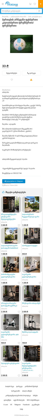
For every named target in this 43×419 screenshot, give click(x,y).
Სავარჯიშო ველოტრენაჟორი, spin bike (10, 334)
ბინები (35, 395)
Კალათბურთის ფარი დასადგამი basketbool (9, 247)
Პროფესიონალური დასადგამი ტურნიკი (9, 304)
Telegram (17, 405)
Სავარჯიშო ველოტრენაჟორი (29, 276)
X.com (6, 405)
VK (11, 405)
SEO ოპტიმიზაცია (33, 400)
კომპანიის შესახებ (31, 386)
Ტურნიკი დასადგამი (30, 332)
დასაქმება (7, 400)
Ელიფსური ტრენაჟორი (10, 363)
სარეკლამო (15, 391)
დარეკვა (19, 386)
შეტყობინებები (11, 73)
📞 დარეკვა (31, 73)
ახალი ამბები (27, 391)
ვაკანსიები (35, 405)
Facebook (26, 405)
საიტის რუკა (9, 386)
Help (21, 409)
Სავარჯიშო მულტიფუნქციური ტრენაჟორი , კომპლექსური (29, 366)
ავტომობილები (19, 400)
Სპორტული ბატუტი (29, 245)
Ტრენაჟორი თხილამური (31, 303)
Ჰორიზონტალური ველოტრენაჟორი (8, 276)
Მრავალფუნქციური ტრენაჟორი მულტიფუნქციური (8, 216)
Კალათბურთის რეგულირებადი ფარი (30, 215)
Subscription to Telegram (14, 181)
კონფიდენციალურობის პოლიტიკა (18, 395)
